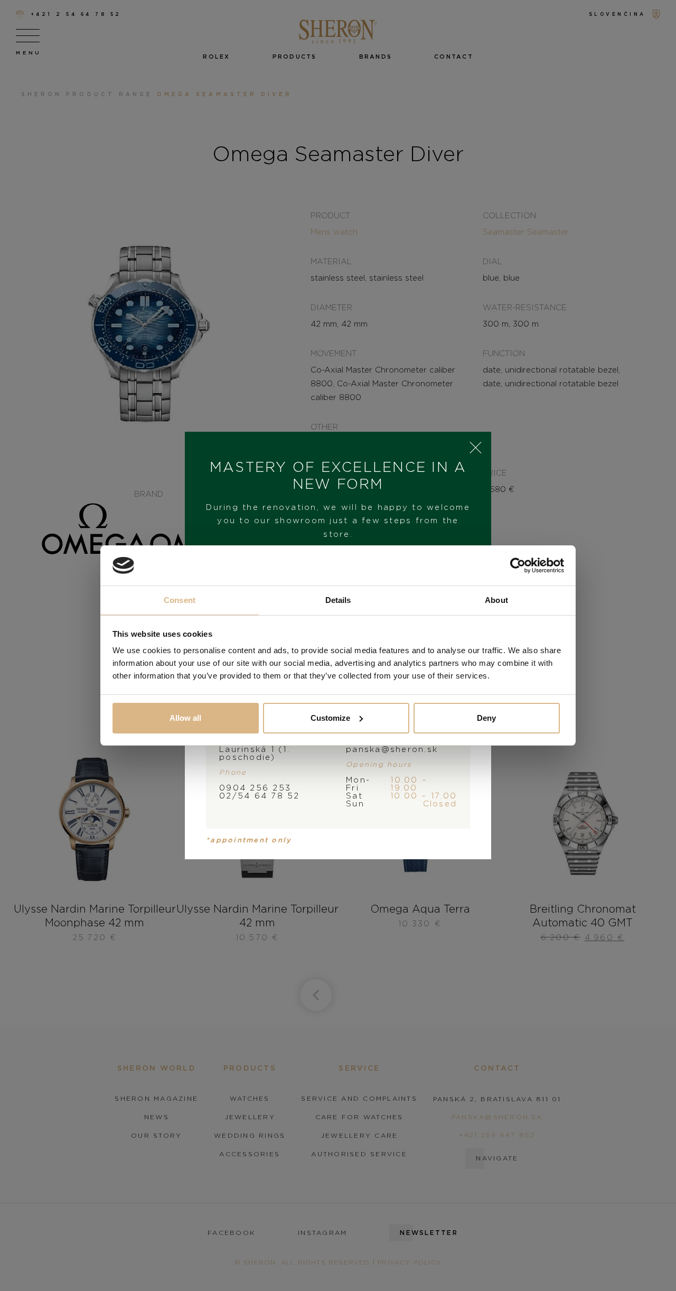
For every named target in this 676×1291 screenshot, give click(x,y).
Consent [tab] (179, 600)
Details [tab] (338, 600)
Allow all (185, 717)
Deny (486, 717)
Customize (330, 717)
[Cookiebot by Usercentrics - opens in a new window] (518, 565)
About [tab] (496, 600)
